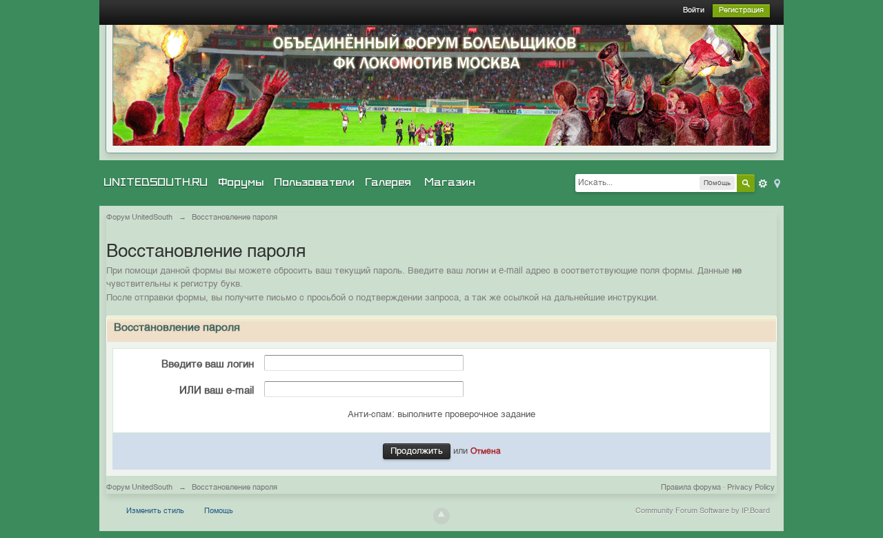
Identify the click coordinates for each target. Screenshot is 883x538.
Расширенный (762, 183)
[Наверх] (441, 516)
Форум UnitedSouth (139, 488)
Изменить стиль (155, 511)
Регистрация (741, 11)
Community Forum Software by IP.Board (702, 511)
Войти (693, 11)
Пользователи (314, 182)
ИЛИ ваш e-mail (216, 390)
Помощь (218, 511)
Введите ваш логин (207, 364)
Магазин (449, 182)
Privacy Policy (751, 488)
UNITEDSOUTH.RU (155, 182)
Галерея (388, 182)
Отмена (485, 452)
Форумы (241, 182)
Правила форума (691, 488)
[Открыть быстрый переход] (776, 183)
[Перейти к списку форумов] (441, 85)
